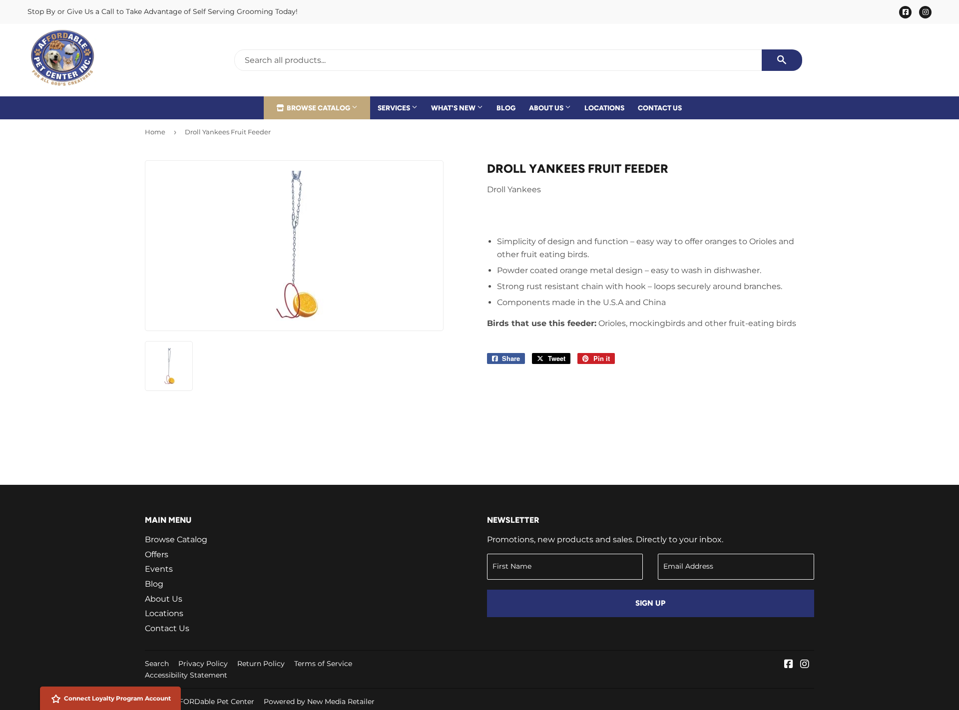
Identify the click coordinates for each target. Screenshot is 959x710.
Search (157, 664)
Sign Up (650, 603)
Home (155, 132)
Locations (604, 108)
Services (395, 108)
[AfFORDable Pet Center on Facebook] (788, 665)
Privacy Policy (203, 664)
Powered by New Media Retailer (319, 702)
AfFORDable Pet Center (212, 702)
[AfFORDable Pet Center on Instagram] (804, 665)
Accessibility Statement (186, 675)
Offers (156, 554)
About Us (547, 108)
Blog (505, 108)
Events (159, 569)
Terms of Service (323, 664)
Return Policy (261, 664)
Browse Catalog (318, 108)
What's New (454, 108)
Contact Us (660, 108)
